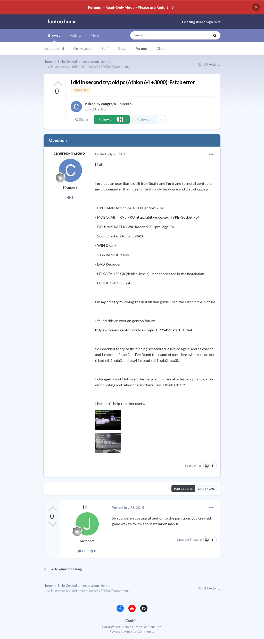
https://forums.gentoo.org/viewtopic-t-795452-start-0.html (143, 330)
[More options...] (211, 154)
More (95, 35)
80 (83, 551)
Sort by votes (183, 488)
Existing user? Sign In (200, 22)
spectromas (193, 465)
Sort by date (206, 488)
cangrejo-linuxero (116, 103)
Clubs (161, 48)
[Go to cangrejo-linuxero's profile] (76, 106)
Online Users (82, 48)
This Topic (197, 35)
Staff (105, 48)
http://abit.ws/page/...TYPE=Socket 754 (168, 217)
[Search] (214, 35)
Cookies (131, 620)
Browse (54, 35)
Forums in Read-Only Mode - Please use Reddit (128, 7)
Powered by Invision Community (132, 631)
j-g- (86, 506)
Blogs (122, 48)
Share (83, 119)
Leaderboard (54, 48)
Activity (75, 35)
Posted (111, 154)
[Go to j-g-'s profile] (87, 524)
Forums (141, 48)
